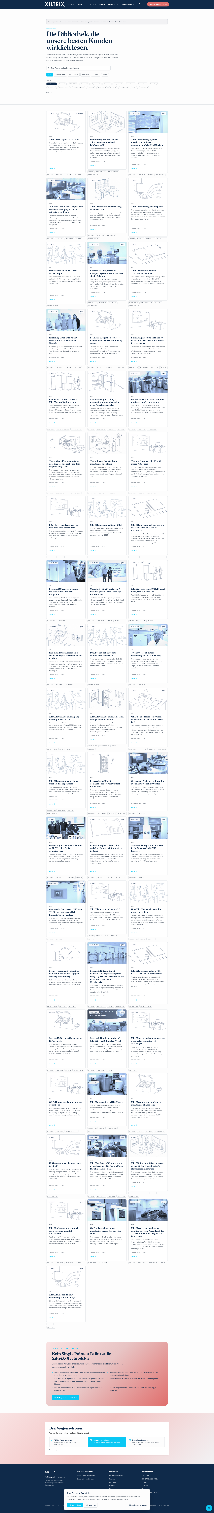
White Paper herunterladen (65, 1398)
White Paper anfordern (86, 1476)
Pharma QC (142, 84)
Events (134, 88)
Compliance (130, 84)
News (105, 75)
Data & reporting (78, 88)
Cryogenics (96, 84)
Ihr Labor (90, 4)
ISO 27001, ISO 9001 (149, 1479)
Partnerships (102, 88)
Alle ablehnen (91, 1505)
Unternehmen (126, 4)
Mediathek (112, 4)
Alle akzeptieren (75, 1505)
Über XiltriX (146, 1476)
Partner (144, 1482)
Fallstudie (73, 75)
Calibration (51, 88)
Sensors (107, 84)
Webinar (85, 75)
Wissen (112, 1486)
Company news (64, 88)
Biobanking (154, 84)
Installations (144, 88)
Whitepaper (60, 75)
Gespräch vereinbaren (158, 4)
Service (102, 4)
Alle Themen (51, 84)
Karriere (144, 1486)
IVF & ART (73, 84)
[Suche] (140, 4)
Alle (49, 75)
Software (91, 88)
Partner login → (54, 1450)
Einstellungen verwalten (138, 1505)
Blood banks (124, 88)
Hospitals (84, 84)
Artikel (96, 75)
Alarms (62, 84)
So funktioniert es (75, 4)
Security (113, 88)
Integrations (118, 84)
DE (144, 4)
